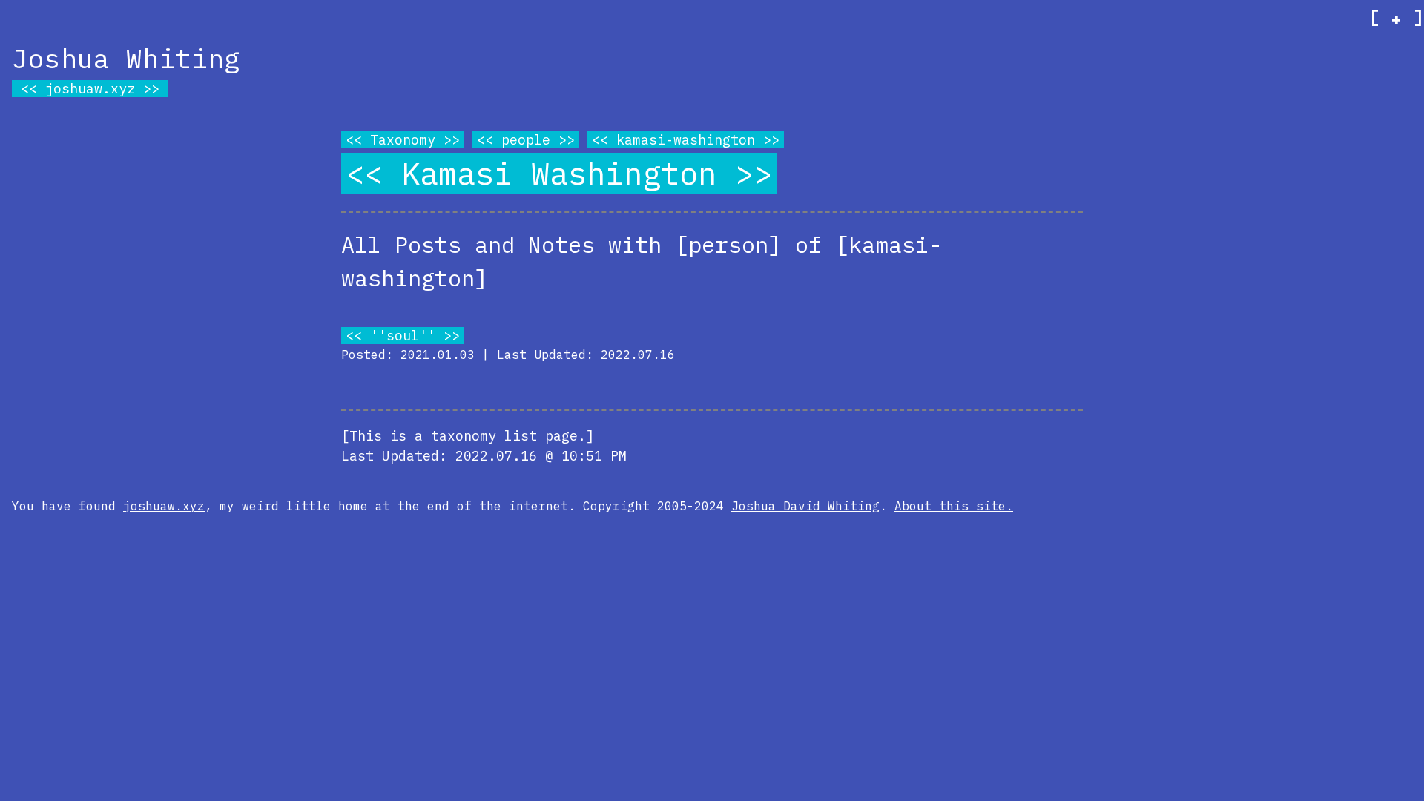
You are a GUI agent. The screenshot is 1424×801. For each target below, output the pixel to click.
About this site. (953, 505)
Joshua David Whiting (805, 505)
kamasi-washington (685, 139)
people (525, 139)
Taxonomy (402, 139)
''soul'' (402, 335)
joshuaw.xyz (90, 88)
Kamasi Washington (558, 173)
